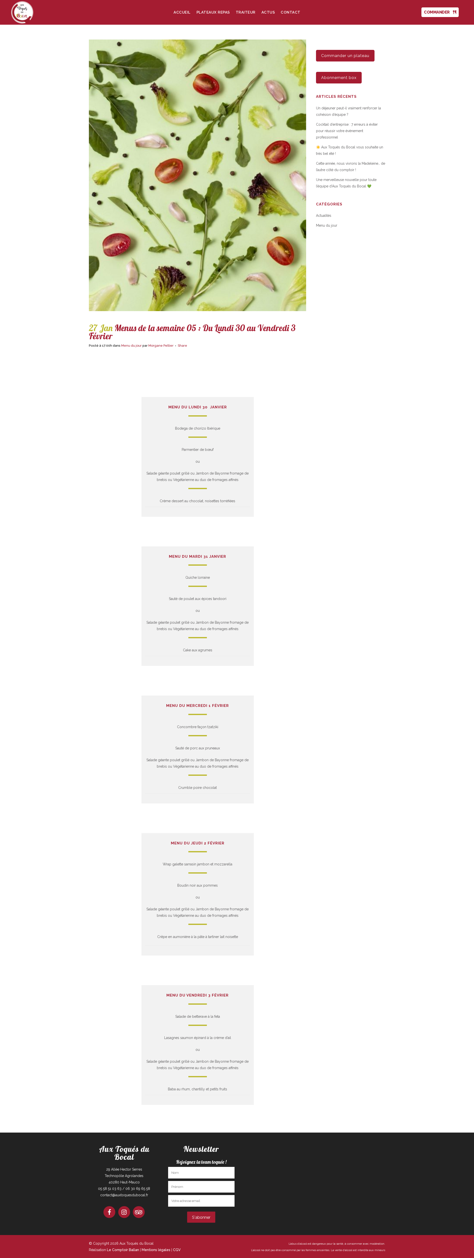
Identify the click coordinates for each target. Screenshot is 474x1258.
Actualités (323, 216)
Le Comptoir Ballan (123, 1250)
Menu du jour (131, 345)
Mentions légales (156, 1250)
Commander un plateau (345, 55)
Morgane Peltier (161, 345)
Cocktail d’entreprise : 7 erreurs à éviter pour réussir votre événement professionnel (347, 130)
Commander (438, 12)
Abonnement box (338, 77)
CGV (177, 1250)
